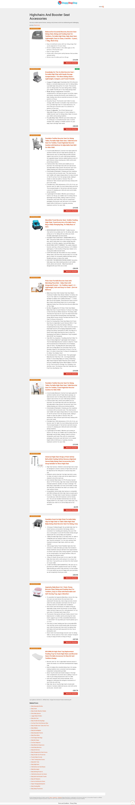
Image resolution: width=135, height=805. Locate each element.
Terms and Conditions (63, 803)
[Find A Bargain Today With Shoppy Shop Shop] (67, 4)
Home (50, 797)
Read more (37, 25)
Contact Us (55, 797)
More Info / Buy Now (71, 63)
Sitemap (59, 797)
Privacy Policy (73, 803)
